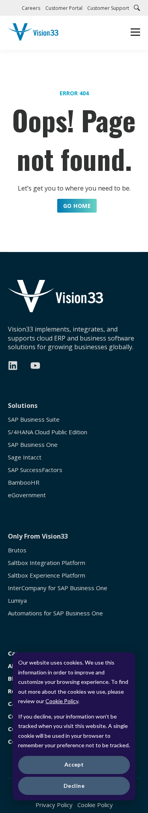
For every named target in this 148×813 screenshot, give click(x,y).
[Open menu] (135, 33)
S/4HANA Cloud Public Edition (47, 432)
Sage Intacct (24, 457)
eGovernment (27, 495)
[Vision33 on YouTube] (35, 365)
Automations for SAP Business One (55, 613)
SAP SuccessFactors (35, 470)
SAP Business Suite (34, 419)
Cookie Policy (61, 701)
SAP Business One (33, 444)
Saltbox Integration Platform (46, 562)
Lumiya (17, 600)
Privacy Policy (54, 805)
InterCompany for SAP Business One (57, 588)
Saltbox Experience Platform (46, 575)
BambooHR (23, 482)
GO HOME (77, 205)
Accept (74, 764)
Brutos (17, 550)
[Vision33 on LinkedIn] (13, 365)
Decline (74, 785)
